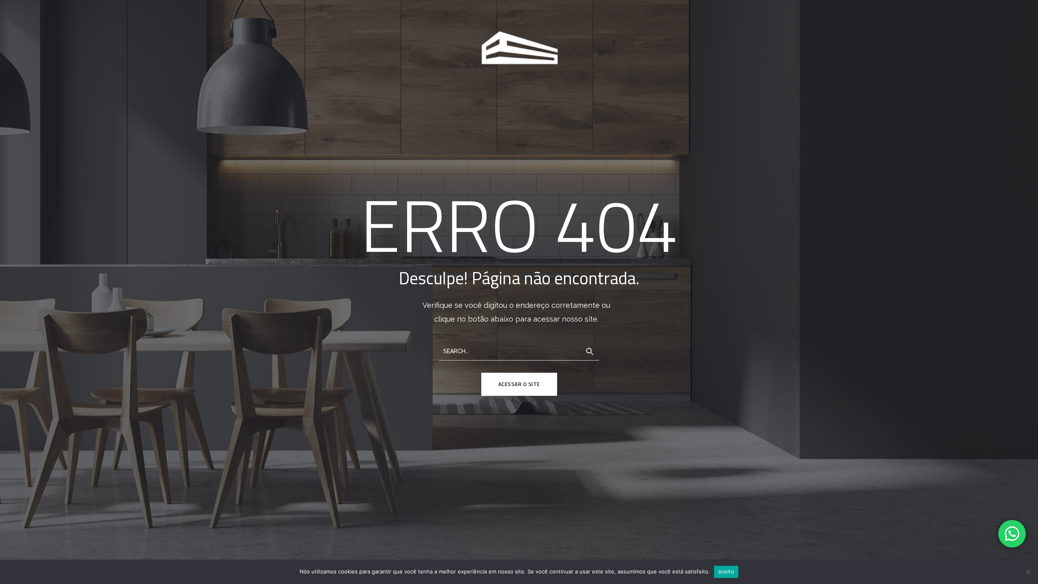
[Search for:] (519, 350)
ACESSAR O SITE (519, 384)
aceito (726, 571)
